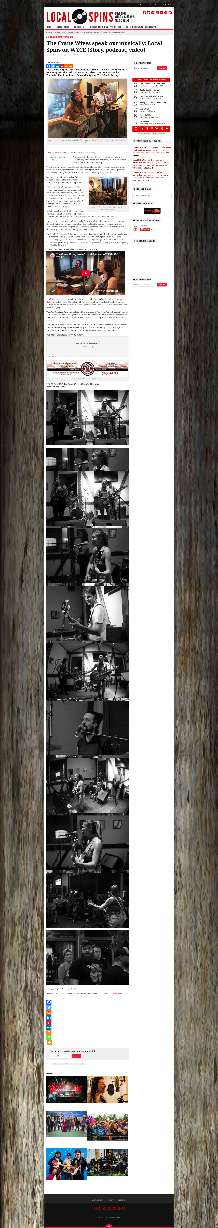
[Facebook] (48, 66)
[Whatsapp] (48, 1037)
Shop (77, 32)
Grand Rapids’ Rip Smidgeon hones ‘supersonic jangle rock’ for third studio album (64, 1185)
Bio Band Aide (167, 5)
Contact (157, 5)
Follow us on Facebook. (113, 994)
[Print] (66, 66)
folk (55, 1064)
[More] (49, 1042)
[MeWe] (48, 1027)
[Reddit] (71, 66)
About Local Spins (146, 5)
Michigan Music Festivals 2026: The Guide (105, 27)
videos (83, 1064)
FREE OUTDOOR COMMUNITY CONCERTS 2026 (141, 27)
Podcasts (66, 37)
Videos (71, 37)
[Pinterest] (62, 66)
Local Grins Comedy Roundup (91, 32)
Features (49, 32)
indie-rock (63, 1064)
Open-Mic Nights (60, 32)
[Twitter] (53, 66)
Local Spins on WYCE (56, 37)
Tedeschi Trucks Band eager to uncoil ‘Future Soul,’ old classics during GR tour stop (64, 1141)
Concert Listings (63, 27)
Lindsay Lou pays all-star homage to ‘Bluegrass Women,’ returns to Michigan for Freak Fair (106, 1107)
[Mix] (48, 1032)
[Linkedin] (57, 66)
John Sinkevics (55, 55)
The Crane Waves (54, 152)
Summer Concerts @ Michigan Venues (114, 32)
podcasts (74, 1064)
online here (51, 320)
